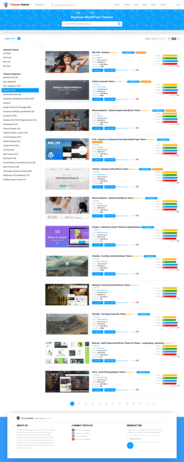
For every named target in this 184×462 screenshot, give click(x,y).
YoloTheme (101, 348)
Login (178, 5)
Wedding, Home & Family (14, 180)
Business (9, 90)
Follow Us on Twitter (82, 433)
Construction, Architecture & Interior (18, 99)
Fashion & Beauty (11, 129)
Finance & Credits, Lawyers (15, 133)
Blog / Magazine (12, 86)
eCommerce (10, 116)
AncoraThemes (102, 290)
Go (130, 445)
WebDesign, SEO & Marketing (16, 175)
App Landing (9, 82)
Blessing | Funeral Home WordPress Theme (111, 285)
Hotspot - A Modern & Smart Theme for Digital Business (116, 227)
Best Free (7, 62)
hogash (99, 58)
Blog (145, 5)
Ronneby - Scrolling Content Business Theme (112, 256)
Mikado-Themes (102, 232)
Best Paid (7, 66)
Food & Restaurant (12, 137)
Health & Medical (11, 141)
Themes (127, 5)
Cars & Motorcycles (12, 94)
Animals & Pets (10, 77)
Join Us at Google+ (81, 436)
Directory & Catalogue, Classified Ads (18, 111)
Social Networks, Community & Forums (19, 163)
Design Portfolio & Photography (17, 107)
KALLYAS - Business (100, 52)
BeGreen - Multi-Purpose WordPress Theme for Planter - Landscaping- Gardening (128, 343)
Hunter (19, 4)
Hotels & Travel (11, 146)
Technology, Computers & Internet (17, 171)
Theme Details (110, 70)
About (117, 5)
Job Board (8, 150)
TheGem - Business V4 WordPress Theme (110, 169)
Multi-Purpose (10, 154)
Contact (163, 5)
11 (140, 403)
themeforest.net (102, 60)
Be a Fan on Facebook (82, 430)
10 (133, 403)
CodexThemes (102, 174)
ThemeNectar (101, 87)
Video (153, 5)
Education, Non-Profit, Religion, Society (20, 120)
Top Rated (7, 53)
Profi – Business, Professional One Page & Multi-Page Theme (119, 139)
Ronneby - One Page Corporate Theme (109, 314)
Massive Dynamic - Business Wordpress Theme (112, 198)
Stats (136, 5)
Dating (6, 103)
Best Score (7, 58)
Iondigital (100, 147)
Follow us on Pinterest (82, 439)
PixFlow (99, 116)
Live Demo (97, 70)
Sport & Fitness (11, 167)
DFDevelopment (102, 261)
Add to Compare (123, 70)
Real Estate (9, 158)
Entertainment (10, 124)
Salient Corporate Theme (103, 81)
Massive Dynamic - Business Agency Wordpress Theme (116, 110)
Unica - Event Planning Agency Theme (108, 372)
